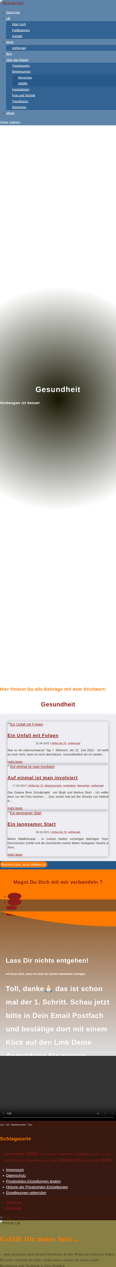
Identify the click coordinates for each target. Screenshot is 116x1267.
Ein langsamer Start (32, 824)
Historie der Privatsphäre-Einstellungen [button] (37, 1187)
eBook (10, 113)
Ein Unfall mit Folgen (33, 735)
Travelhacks (20, 101)
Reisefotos (19, 107)
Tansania (66, 1160)
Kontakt (17, 36)
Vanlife (106, 1160)
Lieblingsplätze (66, 1153)
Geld (7, 1153)
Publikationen (21, 30)
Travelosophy (21, 65)
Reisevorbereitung (35, 1160)
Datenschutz (16, 1175)
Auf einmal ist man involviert (43, 777)
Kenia (31, 1153)
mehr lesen (15, 761)
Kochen (42, 1153)
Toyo (78, 1160)
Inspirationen (20, 89)
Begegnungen (21, 71)
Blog (9, 53)
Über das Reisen (17, 59)
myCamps (82, 1153)
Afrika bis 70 (59, 743)
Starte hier (13, 12)
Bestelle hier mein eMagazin (24, 864)
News (9, 42)
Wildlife (23, 83)
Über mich (19, 24)
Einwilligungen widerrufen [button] (26, 1193)
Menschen (25, 77)
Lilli (8, 18)
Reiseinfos (19, 1160)
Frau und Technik (23, 95)
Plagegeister (106, 1154)
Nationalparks (96, 1154)
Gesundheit (18, 1153)
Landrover (53, 1153)
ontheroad (19, 48)
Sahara (54, 1160)
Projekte (8, 1160)
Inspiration (69, 785)
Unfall (97, 1160)
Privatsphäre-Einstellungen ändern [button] (33, 1181)
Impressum (15, 1170)
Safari (47, 1160)
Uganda (88, 1160)
